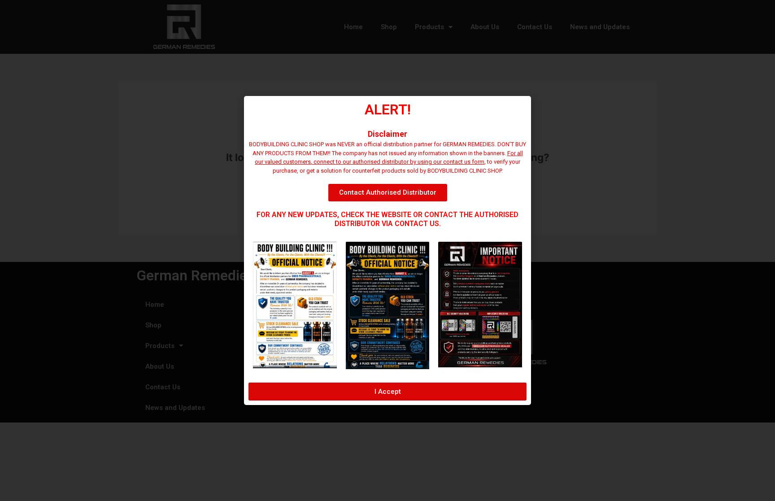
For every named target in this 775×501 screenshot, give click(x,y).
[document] (387, 250)
